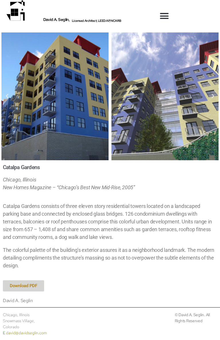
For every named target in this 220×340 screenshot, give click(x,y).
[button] (164, 16)
